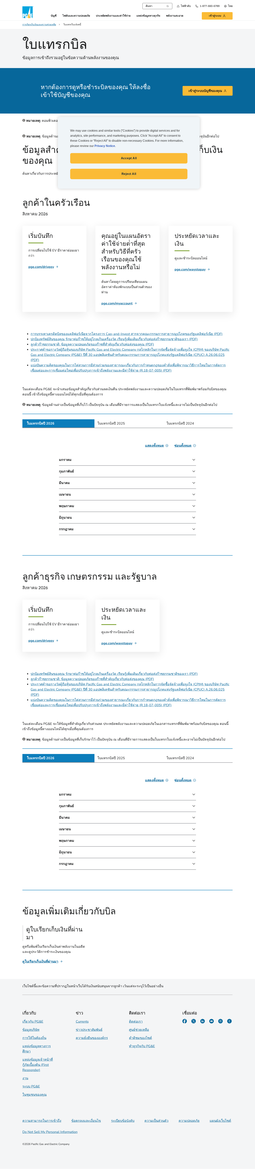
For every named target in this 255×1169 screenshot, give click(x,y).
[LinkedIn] (202, 1021)
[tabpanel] (127, 489)
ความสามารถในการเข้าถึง (41, 1120)
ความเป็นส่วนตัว (156, 1120)
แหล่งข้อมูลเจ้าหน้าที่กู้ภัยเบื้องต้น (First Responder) (37, 1064)
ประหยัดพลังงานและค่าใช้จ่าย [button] (113, 16)
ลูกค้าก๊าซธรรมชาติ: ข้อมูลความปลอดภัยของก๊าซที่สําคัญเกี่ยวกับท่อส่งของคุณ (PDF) (92, 344)
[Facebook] (184, 1021)
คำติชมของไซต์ (140, 1038)
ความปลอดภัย (189, 1120)
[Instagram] (220, 1021)
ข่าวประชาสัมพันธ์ (89, 1029)
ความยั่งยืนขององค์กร (92, 1038)
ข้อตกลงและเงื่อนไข (86, 1120)
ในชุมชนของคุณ (34, 1094)
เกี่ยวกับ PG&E (32, 1021)
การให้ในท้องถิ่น (34, 1038)
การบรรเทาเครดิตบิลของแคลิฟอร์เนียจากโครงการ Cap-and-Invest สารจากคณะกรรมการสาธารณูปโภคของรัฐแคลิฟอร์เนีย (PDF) (127, 334)
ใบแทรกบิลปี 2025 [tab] (111, 423)
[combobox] (157, 6)
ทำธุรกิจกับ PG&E (142, 1046)
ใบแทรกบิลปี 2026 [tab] (40, 423)
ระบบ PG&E (31, 1086)
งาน (25, 1078)
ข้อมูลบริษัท (30, 1029)
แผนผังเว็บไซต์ (220, 1120)
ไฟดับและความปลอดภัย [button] (76, 16)
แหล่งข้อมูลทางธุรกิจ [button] (148, 16)
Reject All (129, 173)
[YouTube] (211, 1021)
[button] (184, 6)
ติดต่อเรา (136, 1021)
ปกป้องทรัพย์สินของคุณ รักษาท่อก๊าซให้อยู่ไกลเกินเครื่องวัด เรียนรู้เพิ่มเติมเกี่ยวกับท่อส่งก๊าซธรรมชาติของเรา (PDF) (114, 339)
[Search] (167, 6)
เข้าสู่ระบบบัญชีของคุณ (205, 91)
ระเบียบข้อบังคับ (122, 1120)
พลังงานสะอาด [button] (174, 16)
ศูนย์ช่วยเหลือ (139, 1029)
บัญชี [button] (54, 16)
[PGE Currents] (229, 1021)
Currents (82, 1021)
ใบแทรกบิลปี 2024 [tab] (180, 423)
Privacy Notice (104, 145)
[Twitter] (193, 1021)
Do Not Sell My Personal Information (49, 1132)
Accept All (129, 158)
